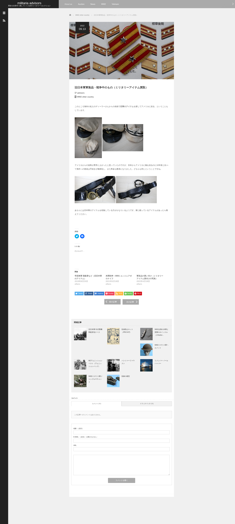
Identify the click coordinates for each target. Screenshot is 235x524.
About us (68, 4)
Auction (81, 4)
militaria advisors (29, 3)
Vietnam (115, 4)
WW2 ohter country (85, 97)
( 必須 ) (78, 428)
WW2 (103, 4)
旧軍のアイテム (127, 106)
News (92, 4)
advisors (80, 93)
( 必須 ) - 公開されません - (85, 437)
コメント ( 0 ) (96, 403)
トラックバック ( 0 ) (147, 403)
